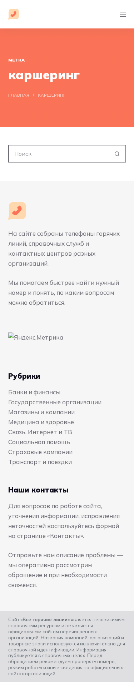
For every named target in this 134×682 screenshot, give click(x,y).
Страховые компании (40, 451)
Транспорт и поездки (40, 461)
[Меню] (123, 14)
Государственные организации (54, 402)
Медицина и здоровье (41, 422)
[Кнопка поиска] (117, 153)
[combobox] (59, 153)
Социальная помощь (39, 442)
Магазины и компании (41, 412)
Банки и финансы (34, 392)
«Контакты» (65, 535)
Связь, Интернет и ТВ (40, 432)
